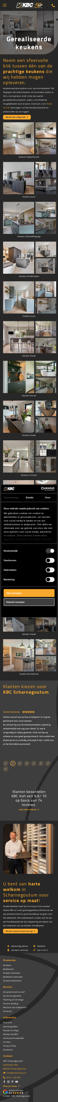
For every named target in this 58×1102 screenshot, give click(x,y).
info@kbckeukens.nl (16, 1072)
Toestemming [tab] (11, 497)
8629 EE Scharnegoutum (14, 1068)
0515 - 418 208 (13, 1077)
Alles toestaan (13, 593)
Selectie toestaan (15, 602)
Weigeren (11, 611)
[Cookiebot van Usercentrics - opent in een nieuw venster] (41, 489)
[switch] (50, 560)
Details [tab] (29, 497)
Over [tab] (47, 497)
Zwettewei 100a (10, 1064)
